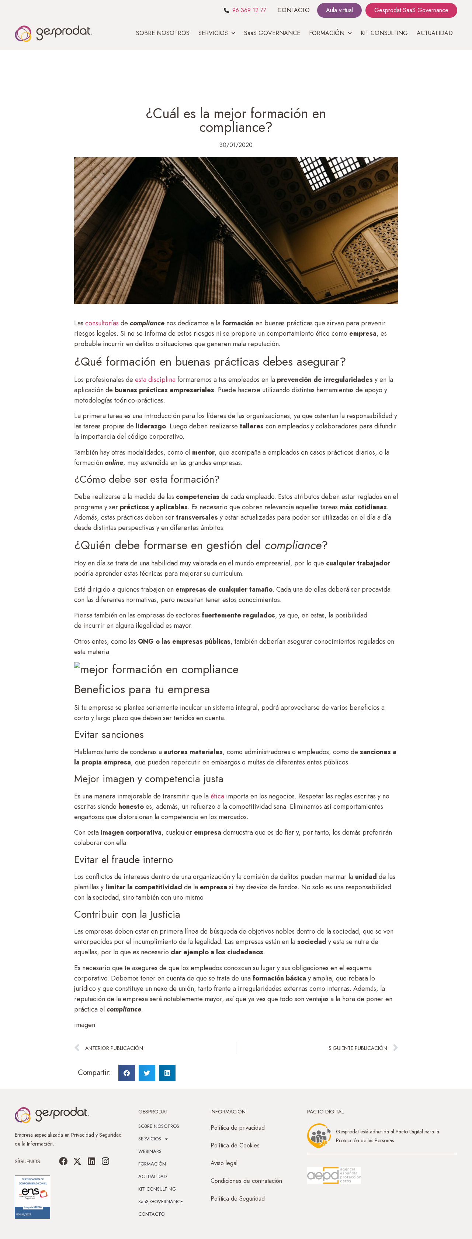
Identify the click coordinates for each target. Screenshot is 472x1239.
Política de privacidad (238, 1127)
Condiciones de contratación (246, 1181)
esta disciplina (155, 379)
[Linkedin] (91, 1161)
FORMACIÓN (152, 1163)
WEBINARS (150, 1151)
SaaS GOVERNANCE (272, 33)
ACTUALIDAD (435, 33)
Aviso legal (224, 1163)
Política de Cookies (235, 1145)
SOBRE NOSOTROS (163, 33)
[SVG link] (334, 1175)
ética (218, 796)
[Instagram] (105, 1161)
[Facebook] (63, 1161)
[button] (126, 1073)
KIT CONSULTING (384, 33)
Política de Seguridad (238, 1198)
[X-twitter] (77, 1161)
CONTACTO (294, 10)
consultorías (103, 323)
